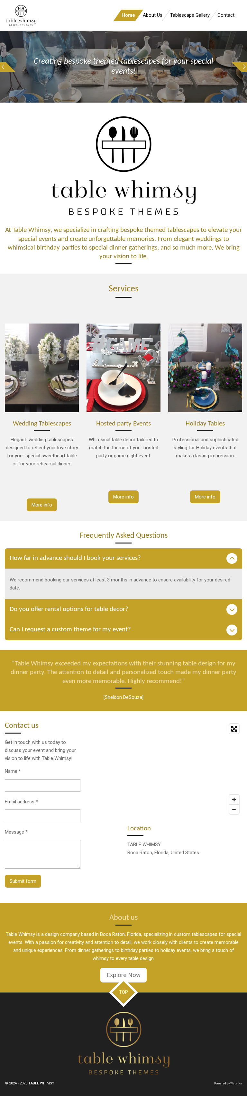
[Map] (184, 769)
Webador (236, 1083)
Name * (13, 771)
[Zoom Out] (234, 809)
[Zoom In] (234, 799)
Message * (16, 832)
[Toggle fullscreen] (234, 729)
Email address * (21, 802)
